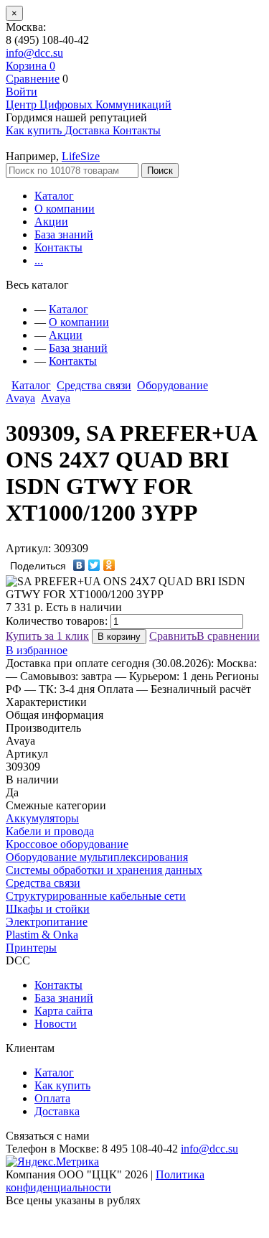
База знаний (63, 234)
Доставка (57, 1111)
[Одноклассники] (109, 565)
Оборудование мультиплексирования (97, 857)
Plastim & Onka (42, 934)
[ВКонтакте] (79, 565)
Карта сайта (63, 1011)
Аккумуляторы (42, 818)
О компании (64, 209)
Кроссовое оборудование (67, 844)
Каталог (54, 196)
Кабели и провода (50, 831)
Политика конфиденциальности (105, 1180)
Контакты (58, 247)
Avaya (55, 398)
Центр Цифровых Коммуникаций (88, 104)
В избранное (36, 650)
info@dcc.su (34, 53)
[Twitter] (94, 565)
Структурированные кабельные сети (96, 896)
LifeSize (81, 156)
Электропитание (47, 922)
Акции (51, 221)
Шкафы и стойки (48, 909)
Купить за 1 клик (47, 636)
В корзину (119, 636)
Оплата (52, 1098)
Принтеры (31, 947)
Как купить (62, 1085)
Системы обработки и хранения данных (104, 870)
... (38, 260)
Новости (55, 1024)
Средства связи (94, 385)
